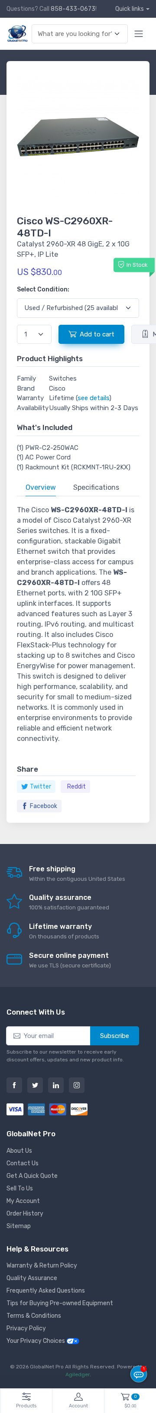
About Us (19, 1150)
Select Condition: (43, 289)
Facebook (43, 806)
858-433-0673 (73, 9)
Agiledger (77, 1374)
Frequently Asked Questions (45, 1290)
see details (93, 398)
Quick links (129, 9)
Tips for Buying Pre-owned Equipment (59, 1303)
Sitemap (18, 1226)
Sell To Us (19, 1188)
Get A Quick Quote (32, 1176)
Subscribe (114, 1036)
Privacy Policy (26, 1328)
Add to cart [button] (97, 334)
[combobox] (75, 34)
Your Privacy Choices (36, 1341)
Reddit (76, 786)
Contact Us (22, 1163)
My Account (23, 1201)
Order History (24, 1213)
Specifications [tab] (96, 487)
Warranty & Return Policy (41, 1265)
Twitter (40, 786)
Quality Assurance (31, 1278)
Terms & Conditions (33, 1315)
